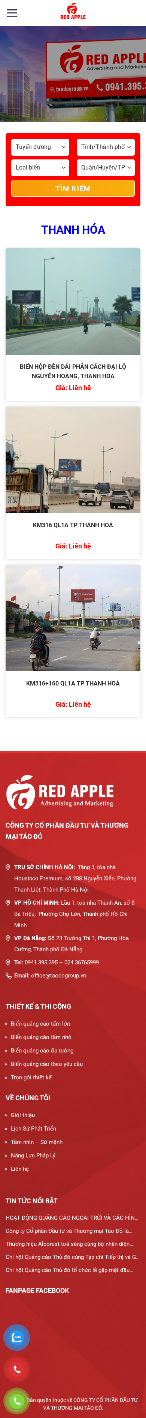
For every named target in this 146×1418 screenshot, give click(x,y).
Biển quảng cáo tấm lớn (40, 1023)
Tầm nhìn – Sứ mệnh (37, 1142)
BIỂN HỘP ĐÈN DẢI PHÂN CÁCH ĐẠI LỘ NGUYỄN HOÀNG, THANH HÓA (73, 371)
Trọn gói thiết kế (31, 1077)
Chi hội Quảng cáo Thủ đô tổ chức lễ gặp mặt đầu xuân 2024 (68, 1272)
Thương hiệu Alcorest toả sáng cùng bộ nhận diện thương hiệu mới (68, 1246)
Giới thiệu (23, 1115)
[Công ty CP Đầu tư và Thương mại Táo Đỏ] (73, 13)
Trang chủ (18, 97)
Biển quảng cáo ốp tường (42, 1050)
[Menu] (12, 13)
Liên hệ (20, 1169)
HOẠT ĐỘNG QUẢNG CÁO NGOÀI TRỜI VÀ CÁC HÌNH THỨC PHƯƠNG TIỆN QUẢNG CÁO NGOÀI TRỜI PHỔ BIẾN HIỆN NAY (72, 1220)
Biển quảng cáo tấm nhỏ (41, 1037)
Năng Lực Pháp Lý (33, 1155)
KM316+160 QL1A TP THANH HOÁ (73, 683)
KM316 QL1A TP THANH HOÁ (73, 525)
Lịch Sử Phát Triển (33, 1128)
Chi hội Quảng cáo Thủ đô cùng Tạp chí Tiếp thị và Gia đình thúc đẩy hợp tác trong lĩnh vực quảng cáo (73, 1259)
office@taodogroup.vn (58, 975)
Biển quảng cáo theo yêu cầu (47, 1064)
